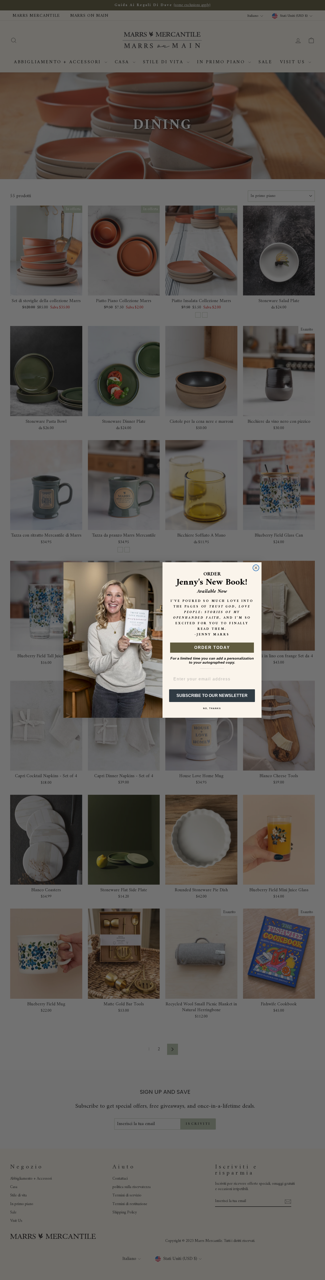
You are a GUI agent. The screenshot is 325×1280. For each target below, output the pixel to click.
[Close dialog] (256, 568)
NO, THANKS (212, 708)
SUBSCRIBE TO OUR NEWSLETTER (212, 695)
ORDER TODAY (212, 647)
